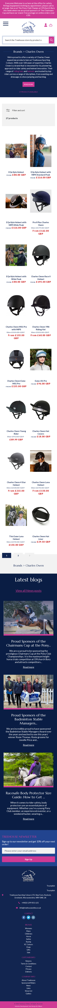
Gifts (28, 950)
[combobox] (28, 40)
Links (28, 988)
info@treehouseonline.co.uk (30, 908)
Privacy (28, 969)
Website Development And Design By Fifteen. (28, 1006)
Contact (28, 966)
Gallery (28, 994)
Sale (28, 952)
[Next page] (29, 555)
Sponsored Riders (28, 983)
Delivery (28, 972)
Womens (28, 928)
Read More (28, 84)
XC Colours (28, 944)
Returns (29, 961)
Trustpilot (51, 886)
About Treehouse (28, 980)
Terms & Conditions (28, 964)
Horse (28, 936)
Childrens (28, 934)
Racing (28, 942)
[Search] (51, 40)
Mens (28, 931)
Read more (28, 667)
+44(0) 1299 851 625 (30, 903)
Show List (28, 991)
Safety (28, 939)
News (28, 985)
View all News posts (28, 590)
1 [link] (6, 555)
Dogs (29, 947)
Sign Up (28, 859)
